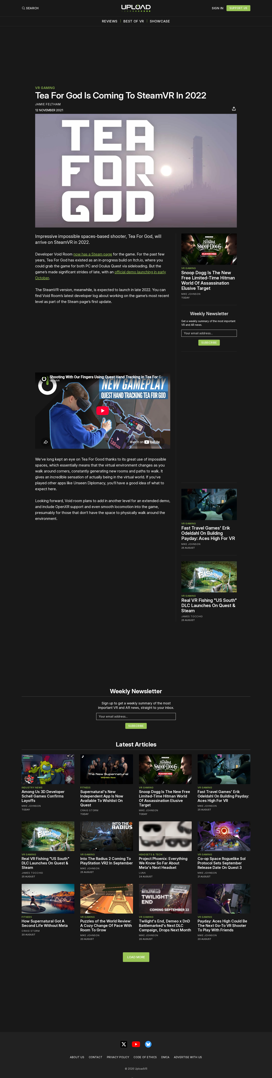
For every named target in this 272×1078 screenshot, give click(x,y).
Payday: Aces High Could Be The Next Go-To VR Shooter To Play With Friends (222, 925)
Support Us (238, 8)
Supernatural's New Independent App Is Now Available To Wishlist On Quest (101, 798)
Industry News (32, 787)
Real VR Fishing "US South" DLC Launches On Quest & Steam (209, 605)
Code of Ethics (145, 1057)
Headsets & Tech (150, 854)
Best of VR (133, 21)
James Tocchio (192, 616)
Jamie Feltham (48, 104)
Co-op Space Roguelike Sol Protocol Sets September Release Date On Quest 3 (222, 863)
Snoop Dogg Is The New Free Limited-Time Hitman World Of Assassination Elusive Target (208, 280)
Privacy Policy (118, 1057)
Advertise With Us (188, 1057)
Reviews (109, 21)
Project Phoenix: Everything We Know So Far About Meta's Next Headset (163, 863)
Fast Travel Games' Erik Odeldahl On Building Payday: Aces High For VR (208, 533)
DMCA (165, 1057)
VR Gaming (45, 88)
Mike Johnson (190, 293)
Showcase (160, 21)
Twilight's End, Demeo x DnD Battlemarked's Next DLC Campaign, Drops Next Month (165, 925)
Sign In (218, 8)
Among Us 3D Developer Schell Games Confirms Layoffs (43, 796)
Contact (96, 1057)
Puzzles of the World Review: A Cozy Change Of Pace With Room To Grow (106, 925)
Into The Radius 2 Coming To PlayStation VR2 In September (106, 860)
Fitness (85, 787)
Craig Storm (89, 810)
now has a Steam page (92, 254)
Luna (142, 872)
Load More (136, 957)
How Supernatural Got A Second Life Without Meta (45, 923)
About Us (77, 1057)
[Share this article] (234, 109)
